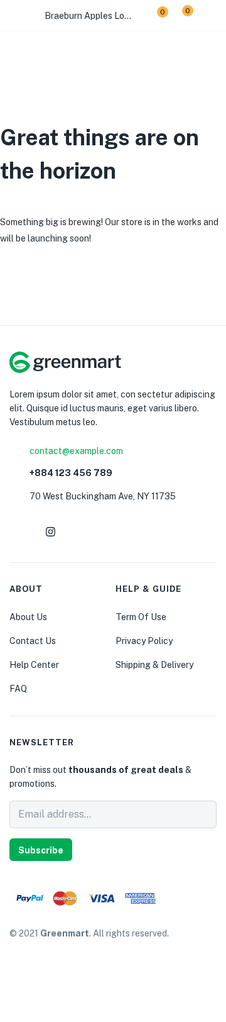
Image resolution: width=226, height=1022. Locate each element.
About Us (28, 617)
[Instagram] (50, 531)
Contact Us (32, 641)
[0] (153, 16)
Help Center (34, 665)
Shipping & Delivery (154, 665)
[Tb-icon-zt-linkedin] (80, 531)
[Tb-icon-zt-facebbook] (20, 531)
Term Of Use (141, 617)
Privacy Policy (144, 641)
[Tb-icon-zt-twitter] (110, 531)
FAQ (18, 689)
